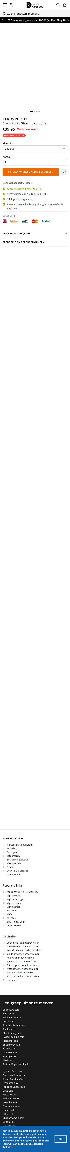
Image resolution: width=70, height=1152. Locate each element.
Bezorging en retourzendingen (23, 242)
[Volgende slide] (68, 20)
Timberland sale (11, 1106)
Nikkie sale (8, 1060)
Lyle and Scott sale (12, 1071)
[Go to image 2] (34, 111)
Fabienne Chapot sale (14, 1086)
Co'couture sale (11, 1009)
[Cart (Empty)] (65, 5)
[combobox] (35, 13)
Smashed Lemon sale (14, 1025)
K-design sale (10, 1056)
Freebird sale (9, 1048)
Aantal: (7, 156)
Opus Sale (8, 1090)
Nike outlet (8, 1013)
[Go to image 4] (39, 111)
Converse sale (10, 1052)
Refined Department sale (16, 1064)
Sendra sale (9, 1029)
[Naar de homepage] (35, 4)
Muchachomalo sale (13, 1117)
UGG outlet (8, 1021)
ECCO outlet (9, 1125)
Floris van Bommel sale (15, 1075)
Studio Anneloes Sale (14, 1079)
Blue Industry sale (12, 1033)
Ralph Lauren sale (12, 1017)
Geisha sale (9, 1121)
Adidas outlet (9, 1094)
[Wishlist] (58, 5)
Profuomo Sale (11, 1082)
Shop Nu (61, 20)
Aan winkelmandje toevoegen (33, 171)
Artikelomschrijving (16, 233)
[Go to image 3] (36, 111)
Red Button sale (11, 1098)
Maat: (7, 143)
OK (61, 1139)
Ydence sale (9, 1110)
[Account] (11, 5)
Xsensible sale (10, 1102)
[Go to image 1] (31, 111)
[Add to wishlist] (64, 172)
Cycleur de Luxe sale (13, 1036)
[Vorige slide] (2, 20)
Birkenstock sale (11, 1044)
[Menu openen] (5, 4)
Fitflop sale (8, 1114)
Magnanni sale (10, 1040)
